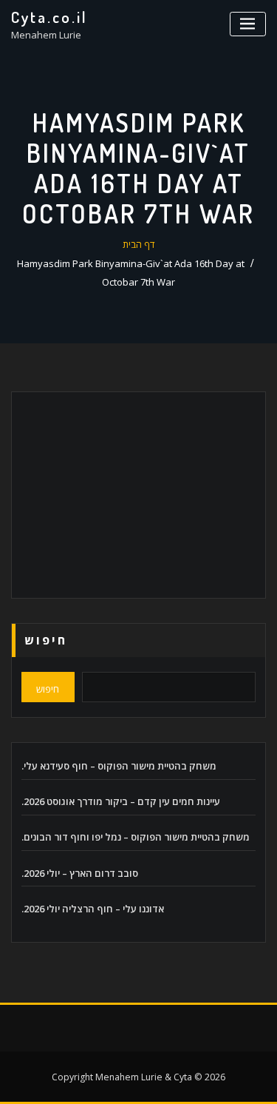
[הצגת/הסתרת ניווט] (248, 24)
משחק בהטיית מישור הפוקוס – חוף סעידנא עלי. (118, 766)
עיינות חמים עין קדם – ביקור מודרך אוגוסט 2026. (120, 801)
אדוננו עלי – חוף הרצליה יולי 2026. (92, 908)
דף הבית (139, 244)
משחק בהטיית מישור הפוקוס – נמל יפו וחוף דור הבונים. (135, 837)
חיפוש (45, 640)
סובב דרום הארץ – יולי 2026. (79, 873)
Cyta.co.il (49, 17)
